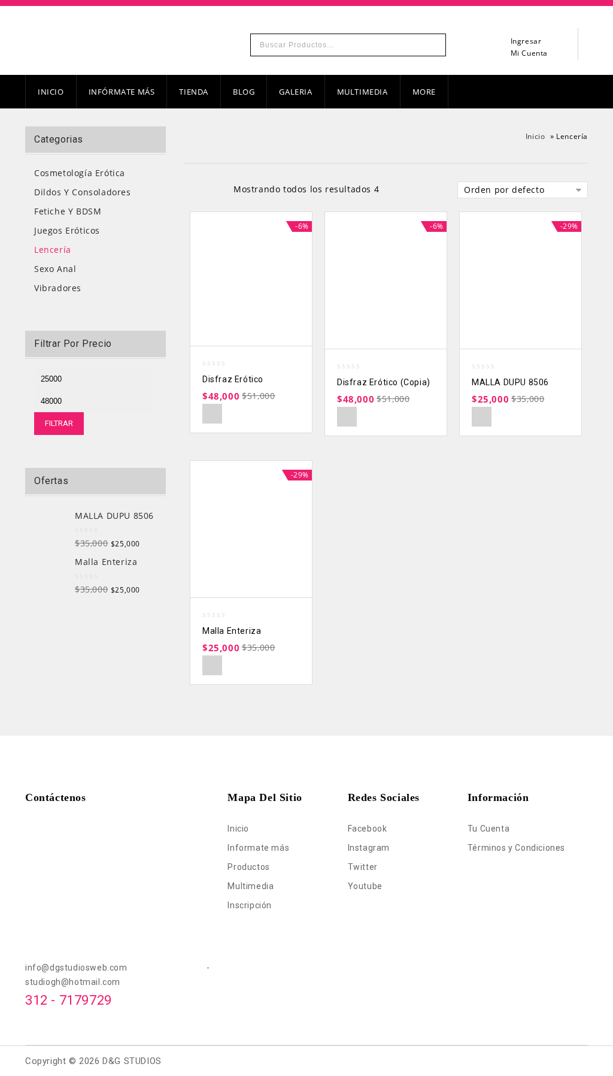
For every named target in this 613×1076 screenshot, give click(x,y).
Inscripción (249, 905)
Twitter (363, 867)
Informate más (258, 848)
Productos (248, 867)
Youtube (365, 886)
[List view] (212, 190)
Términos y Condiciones (516, 848)
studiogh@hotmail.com (72, 982)
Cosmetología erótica (79, 173)
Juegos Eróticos (67, 230)
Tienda (193, 91)
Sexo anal (55, 268)
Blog (243, 91)
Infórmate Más (122, 91)
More (424, 91)
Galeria (295, 91)
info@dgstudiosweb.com (116, 967)
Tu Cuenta (488, 828)
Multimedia (362, 91)
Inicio (51, 91)
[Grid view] (191, 190)
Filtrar (59, 423)
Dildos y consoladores (82, 192)
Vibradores (57, 288)
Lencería (52, 249)
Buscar (433, 45)
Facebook (367, 828)
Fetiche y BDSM (67, 211)
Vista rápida (212, 414)
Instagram (369, 848)
